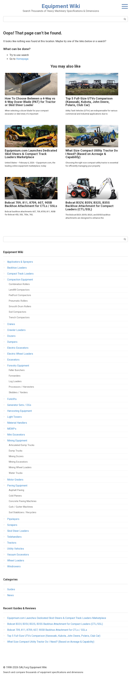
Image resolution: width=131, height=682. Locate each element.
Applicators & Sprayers (20, 261)
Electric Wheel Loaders (20, 353)
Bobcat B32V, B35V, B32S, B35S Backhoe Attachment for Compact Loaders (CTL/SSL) (89, 206)
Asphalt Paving (16, 490)
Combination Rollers (19, 284)
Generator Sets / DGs (19, 405)
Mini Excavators (16, 434)
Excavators (13, 359)
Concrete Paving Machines (22, 501)
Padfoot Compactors (20, 295)
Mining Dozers (16, 456)
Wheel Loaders (15, 560)
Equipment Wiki (61, 6)
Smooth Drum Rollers (20, 306)
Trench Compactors (19, 317)
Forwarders (14, 375)
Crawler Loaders (16, 330)
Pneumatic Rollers (18, 301)
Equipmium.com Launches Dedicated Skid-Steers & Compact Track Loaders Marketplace (31, 154)
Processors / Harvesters (21, 387)
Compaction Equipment (20, 279)
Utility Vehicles (15, 548)
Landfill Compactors (19, 289)
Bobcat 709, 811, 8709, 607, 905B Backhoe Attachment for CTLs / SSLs (31, 204)
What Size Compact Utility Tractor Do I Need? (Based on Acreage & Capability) (92, 154)
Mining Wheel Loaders (20, 467)
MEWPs (11, 428)
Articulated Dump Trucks (21, 445)
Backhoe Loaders (17, 267)
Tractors (11, 542)
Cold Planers (15, 495)
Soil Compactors (17, 312)
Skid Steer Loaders (18, 530)
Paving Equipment (17, 485)
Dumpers (12, 341)
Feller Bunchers (17, 370)
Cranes (11, 324)
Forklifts (12, 399)
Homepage (22, 58)
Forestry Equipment (18, 365)
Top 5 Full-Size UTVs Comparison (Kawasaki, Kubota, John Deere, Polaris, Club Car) (89, 102)
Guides (11, 589)
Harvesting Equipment (19, 410)
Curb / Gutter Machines (21, 506)
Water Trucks (16, 473)
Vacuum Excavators (18, 554)
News (10, 595)
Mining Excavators (18, 461)
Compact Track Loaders (20, 273)
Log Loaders (15, 381)
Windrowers (14, 566)
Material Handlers (17, 422)
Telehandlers (14, 536)
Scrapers (12, 524)
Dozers (11, 335)
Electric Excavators (17, 347)
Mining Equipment (17, 440)
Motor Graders (15, 479)
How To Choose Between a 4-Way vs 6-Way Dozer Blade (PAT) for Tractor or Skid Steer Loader (30, 102)
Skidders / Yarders (18, 392)
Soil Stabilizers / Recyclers (22, 512)
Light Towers (14, 416)
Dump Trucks (15, 450)
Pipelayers (13, 519)
